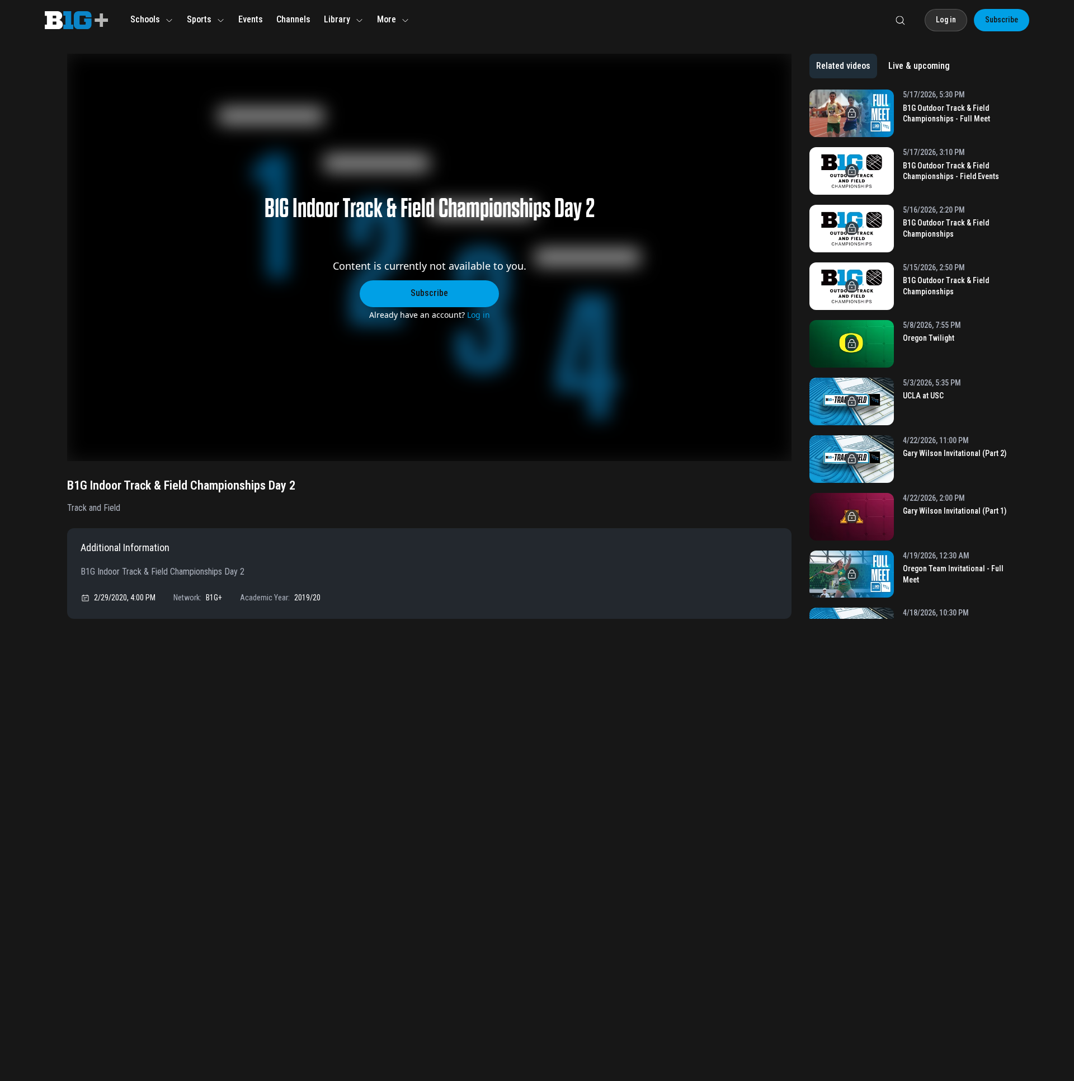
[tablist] (883, 66)
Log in (478, 314)
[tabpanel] (908, 354)
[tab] (843, 66)
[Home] (76, 20)
